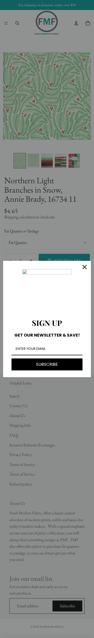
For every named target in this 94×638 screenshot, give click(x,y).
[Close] (84, 267)
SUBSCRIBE (47, 364)
